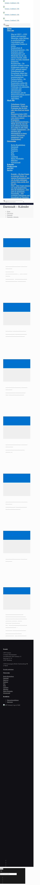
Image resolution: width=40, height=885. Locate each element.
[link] (23, 202)
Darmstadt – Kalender (12, 217)
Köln (4, 685)
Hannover (5, 680)
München (5, 689)
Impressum (10, 702)
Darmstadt (9, 215)
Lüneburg (5, 687)
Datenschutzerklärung (13, 700)
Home (8, 211)
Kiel (4, 684)
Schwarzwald (6, 693)
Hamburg (5, 682)
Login (7, 25)
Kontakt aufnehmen (8, 669)
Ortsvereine (10, 213)
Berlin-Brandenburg (8, 676)
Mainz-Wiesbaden (8, 691)
